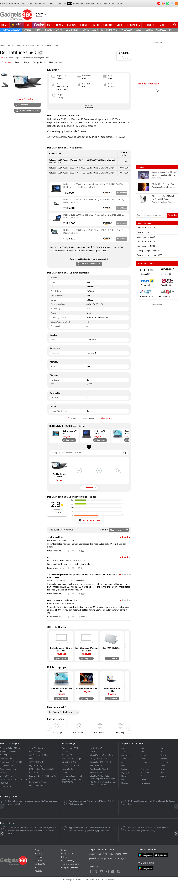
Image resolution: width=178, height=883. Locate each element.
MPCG (111, 4)
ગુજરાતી (92, 859)
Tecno (162, 769)
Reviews (71, 25)
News (59, 25)
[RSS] (176, 3)
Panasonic (145, 783)
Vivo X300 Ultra (6, 766)
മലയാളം (102, 859)
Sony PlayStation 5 (37, 748)
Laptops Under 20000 (146, 228)
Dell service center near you (61, 712)
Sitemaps (39, 854)
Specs (26, 62)
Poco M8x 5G (67, 769)
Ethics (64, 857)
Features (84, 25)
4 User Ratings (12, 58)
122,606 (69, 223)
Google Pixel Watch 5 (98, 759)
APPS (93, 4)
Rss (118, 871)
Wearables (161, 30)
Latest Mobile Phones (38, 782)
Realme (163, 759)
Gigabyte (125, 773)
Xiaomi (163, 776)
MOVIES (29, 4)
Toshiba (163, 773)
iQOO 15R (4, 783)
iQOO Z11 (66, 773)
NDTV (2, 4)
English (92, 854)
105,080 (69, 208)
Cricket (37, 4)
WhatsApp (112, 871)
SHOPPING (85, 4)
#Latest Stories (8, 823)
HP (122, 780)
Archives (38, 861)
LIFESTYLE (53, 4)
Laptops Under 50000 (146, 246)
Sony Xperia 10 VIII (70, 748)
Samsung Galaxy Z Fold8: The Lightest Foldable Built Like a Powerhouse (164, 175)
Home (4, 25)
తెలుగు (118, 854)
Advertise (39, 871)
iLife (142, 752)
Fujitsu (124, 769)
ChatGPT (3, 755)
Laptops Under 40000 (146, 242)
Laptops (10, 46)
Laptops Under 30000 (146, 237)
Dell (1, 58)
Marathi (119, 4)
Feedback (39, 857)
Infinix (143, 755)
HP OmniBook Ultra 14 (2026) (41, 769)
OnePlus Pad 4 (35, 759)
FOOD (45, 4)
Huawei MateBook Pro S (72, 776)
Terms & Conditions (70, 864)
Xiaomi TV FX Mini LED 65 (100, 762)
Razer (162, 748)
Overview (6, 62)
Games (76, 4)
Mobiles (27, 30)
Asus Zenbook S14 (8, 769)
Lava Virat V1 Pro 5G (70, 766)
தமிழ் (111, 854)
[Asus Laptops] (78, 726)
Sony (162, 766)
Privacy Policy (67, 854)
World (9, 4)
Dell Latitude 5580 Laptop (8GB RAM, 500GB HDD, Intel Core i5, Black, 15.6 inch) (93, 201)
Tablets (139, 30)
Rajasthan (102, 4)
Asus (123, 762)
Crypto (86, 30)
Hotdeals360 (126, 30)
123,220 (69, 239)
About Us (39, 850)
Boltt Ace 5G (67, 755)
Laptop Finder (21, 46)
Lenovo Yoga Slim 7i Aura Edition (13, 780)
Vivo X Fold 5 (5, 786)
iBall (142, 748)
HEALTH (62, 4)
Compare (132, 25)
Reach (163, 755)
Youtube (101, 871)
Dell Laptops (35, 46)
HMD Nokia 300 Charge (71, 759)
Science (149, 30)
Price (17, 62)
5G (170, 30)
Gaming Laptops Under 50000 (149, 251)
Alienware (125, 755)
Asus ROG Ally (96, 773)
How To (48, 30)
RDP (162, 752)
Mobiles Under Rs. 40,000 (11, 762)
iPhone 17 (33, 773)
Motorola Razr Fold (8, 752)
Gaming (59, 30)
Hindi (99, 854)
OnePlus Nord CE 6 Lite (38, 755)
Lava (143, 759)
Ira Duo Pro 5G (96, 748)
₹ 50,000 (123, 53)
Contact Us (40, 864)
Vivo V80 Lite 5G (69, 762)
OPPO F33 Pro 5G (36, 762)
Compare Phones (36, 786)
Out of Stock (122, 193)
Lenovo (144, 762)
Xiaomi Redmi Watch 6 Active (102, 755)
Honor (124, 776)
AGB (123, 752)
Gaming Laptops (143, 232)
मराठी (125, 854)
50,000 (68, 193)
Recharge (149, 25)
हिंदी (23, 4)
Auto (50, 25)
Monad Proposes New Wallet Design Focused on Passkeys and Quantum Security (148, 829)
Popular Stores (146, 263)
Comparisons (39, 62)
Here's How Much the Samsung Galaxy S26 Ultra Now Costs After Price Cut (33, 802)
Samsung (164, 762)
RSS (37, 868)
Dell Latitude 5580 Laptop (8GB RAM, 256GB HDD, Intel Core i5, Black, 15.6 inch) (93, 231)
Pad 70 (93, 752)
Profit (17, 4)
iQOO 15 (3, 773)
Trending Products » (147, 84)
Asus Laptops (78, 733)
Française (122, 859)
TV (102, 30)
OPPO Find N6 (6, 759)
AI (28, 25)
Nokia (143, 780)
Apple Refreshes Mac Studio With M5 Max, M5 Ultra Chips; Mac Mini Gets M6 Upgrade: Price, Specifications (93, 829)
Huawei (124, 783)
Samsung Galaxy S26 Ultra (11, 748)
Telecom (38, 30)
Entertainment (72, 30)
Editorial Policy (67, 861)
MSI (142, 776)
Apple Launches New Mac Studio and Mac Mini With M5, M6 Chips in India (92, 802)
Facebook (90, 871)
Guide (96, 25)
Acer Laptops (56, 733)
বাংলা (105, 854)
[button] (126, 435)
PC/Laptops (111, 30)
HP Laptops (120, 733)
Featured (143, 167)
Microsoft (145, 773)
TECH (69, 4)
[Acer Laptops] (56, 726)
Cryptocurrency (35, 766)
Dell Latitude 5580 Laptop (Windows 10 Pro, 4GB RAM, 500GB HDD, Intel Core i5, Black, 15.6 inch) (93, 185)
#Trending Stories (8, 796)
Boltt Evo (66, 752)
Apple (123, 759)
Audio (95, 30)
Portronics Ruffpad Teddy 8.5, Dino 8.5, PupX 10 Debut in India (151, 802)
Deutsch (112, 859)
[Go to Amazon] (56, 188)
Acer (123, 748)
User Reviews (55, 62)
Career (64, 850)
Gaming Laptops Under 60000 (149, 255)
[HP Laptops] (120, 726)
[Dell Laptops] (99, 726)
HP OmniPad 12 (35, 752)
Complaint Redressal (70, 868)
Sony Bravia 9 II (96, 766)
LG (142, 766)
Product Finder (113, 25)
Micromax (145, 769)
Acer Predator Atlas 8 (99, 769)
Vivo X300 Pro (6, 776)
